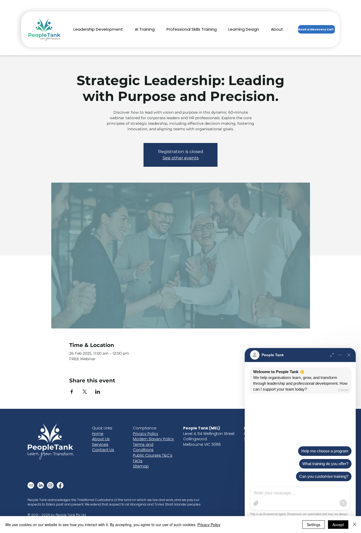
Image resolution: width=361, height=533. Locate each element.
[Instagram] (50, 485)
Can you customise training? (323, 476)
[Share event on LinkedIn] (97, 392)
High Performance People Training (220, 504)
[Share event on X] (84, 392)
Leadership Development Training (220, 498)
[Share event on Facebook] (71, 392)
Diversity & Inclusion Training (218, 502)
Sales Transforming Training (218, 507)
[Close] (349, 355)
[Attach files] (256, 503)
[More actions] (340, 355)
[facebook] (60, 485)
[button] (98, 29)
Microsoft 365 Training (216, 509)
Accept (338, 524)
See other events (181, 157)
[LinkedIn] (40, 485)
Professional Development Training (221, 500)
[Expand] (332, 355)
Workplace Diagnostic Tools (219, 511)
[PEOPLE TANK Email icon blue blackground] (30, 485)
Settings (313, 524)
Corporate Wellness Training (218, 513)
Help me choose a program (324, 451)
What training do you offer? (325, 463)
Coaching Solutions (215, 516)
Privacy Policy (208, 524)
